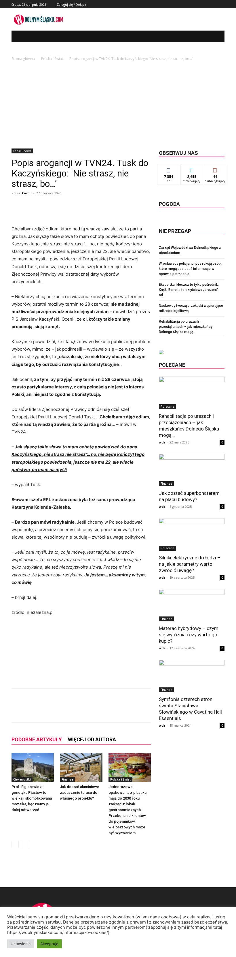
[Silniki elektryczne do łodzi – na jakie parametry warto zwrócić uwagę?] (191, 534)
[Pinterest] (80, 710)
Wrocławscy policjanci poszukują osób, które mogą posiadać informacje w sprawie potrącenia (190, 269)
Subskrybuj (215, 169)
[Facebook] (208, 4)
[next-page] (24, 844)
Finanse (67, 779)
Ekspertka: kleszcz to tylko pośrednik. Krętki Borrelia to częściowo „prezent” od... (189, 290)
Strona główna (23, 58)
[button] (216, 36)
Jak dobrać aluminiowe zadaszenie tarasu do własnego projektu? (79, 792)
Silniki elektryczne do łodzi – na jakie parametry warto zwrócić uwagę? (189, 564)
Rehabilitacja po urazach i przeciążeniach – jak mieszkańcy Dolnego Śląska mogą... (185, 326)
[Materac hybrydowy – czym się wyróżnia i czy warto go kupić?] (191, 605)
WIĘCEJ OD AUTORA (92, 739)
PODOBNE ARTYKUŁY (37, 739)
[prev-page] (15, 844)
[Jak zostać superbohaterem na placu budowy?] (191, 470)
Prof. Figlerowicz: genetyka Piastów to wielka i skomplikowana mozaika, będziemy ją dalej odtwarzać (32, 798)
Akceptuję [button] (49, 943)
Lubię (168, 169)
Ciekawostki (22, 779)
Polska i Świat (52, 58)
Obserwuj (192, 169)
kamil (27, 193)
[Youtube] (221, 4)
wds (162, 442)
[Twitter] (214, 4)
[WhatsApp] (94, 710)
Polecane (167, 407)
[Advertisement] (118, 105)
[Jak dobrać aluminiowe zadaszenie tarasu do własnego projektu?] (81, 767)
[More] (107, 710)
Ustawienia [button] (21, 943)
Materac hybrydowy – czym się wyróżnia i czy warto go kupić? (188, 634)
